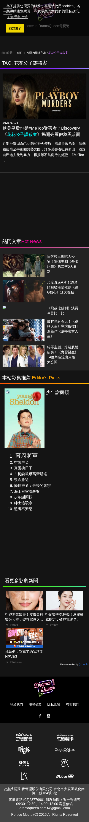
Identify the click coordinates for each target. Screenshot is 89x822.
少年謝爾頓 (23, 497)
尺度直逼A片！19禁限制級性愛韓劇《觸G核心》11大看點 (62, 287)
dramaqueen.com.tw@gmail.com (44, 808)
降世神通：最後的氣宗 (32, 486)
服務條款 (35, 704)
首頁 (19, 52)
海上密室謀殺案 (27, 491)
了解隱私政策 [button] (17, 17)
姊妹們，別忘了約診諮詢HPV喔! (24, 654)
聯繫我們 (72, 704)
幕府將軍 (26, 455)
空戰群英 (21, 462)
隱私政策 (53, 704)
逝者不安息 (23, 509)
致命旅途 (21, 480)
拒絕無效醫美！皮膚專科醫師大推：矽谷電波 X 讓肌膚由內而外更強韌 (24, 617)
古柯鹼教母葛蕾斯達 (30, 474)
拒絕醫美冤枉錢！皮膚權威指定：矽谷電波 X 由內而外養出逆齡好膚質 (64, 617)
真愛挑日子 (23, 468)
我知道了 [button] (15, 28)
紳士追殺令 (23, 503)
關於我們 (16, 704)
